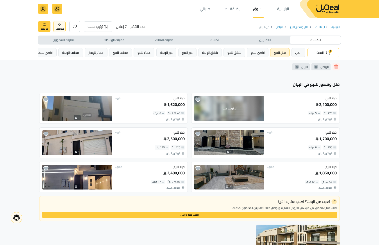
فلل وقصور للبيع (299, 27)
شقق (234, 52)
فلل (280, 52)
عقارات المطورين (64, 40)
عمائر (144, 52)
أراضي (258, 52)
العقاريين (265, 40)
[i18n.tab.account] (43, 9)
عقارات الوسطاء (114, 40)
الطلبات (215, 40)
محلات (120, 52)
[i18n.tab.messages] (57, 9)
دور (187, 52)
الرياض (279, 27)
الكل (298, 52)
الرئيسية (335, 27)
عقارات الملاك (164, 40)
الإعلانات (320, 27)
